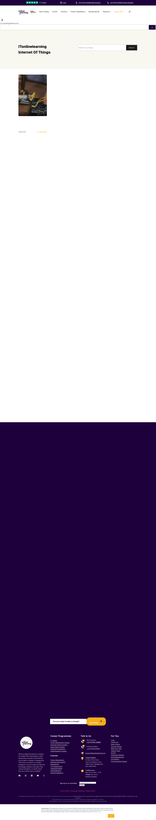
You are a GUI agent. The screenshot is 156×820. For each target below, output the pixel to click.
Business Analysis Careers (58, 745)
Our (112, 761)
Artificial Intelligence (56, 773)
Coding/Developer (56, 768)
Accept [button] (111, 816)
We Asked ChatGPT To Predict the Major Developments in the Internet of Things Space (31, 123)
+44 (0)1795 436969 (94, 742)
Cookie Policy (90, 791)
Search (132, 48)
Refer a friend (115, 744)
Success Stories (116, 746)
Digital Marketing (55, 771)
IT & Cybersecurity (56, 766)
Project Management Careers (60, 743)
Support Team (115, 751)
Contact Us (114, 742)
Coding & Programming (57, 749)
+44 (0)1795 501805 (93, 749)
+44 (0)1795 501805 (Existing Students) (122, 2)
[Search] (152, 27)
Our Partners (115, 759)
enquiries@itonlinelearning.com (95, 753)
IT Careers (53, 740)
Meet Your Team (116, 749)
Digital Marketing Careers (58, 751)
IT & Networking (41, 132)
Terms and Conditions (78, 791)
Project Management (57, 760)
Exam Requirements (117, 757)
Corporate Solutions (117, 755)
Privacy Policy (97, 811)
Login (64, 2)
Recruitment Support (120, 761)
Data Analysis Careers (57, 747)
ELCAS (113, 753)
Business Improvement (57, 762)
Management (54, 764)
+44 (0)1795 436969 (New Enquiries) (89, 2)
